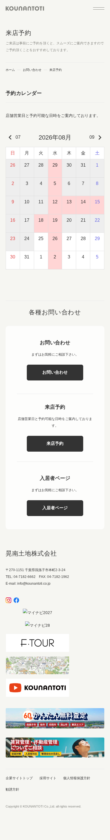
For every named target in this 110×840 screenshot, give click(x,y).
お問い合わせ (32, 69)
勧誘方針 (12, 789)
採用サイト (47, 778)
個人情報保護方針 (76, 778)
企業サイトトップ (19, 778)
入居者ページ (55, 507)
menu (98, 8)
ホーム (10, 69)
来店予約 (55, 443)
